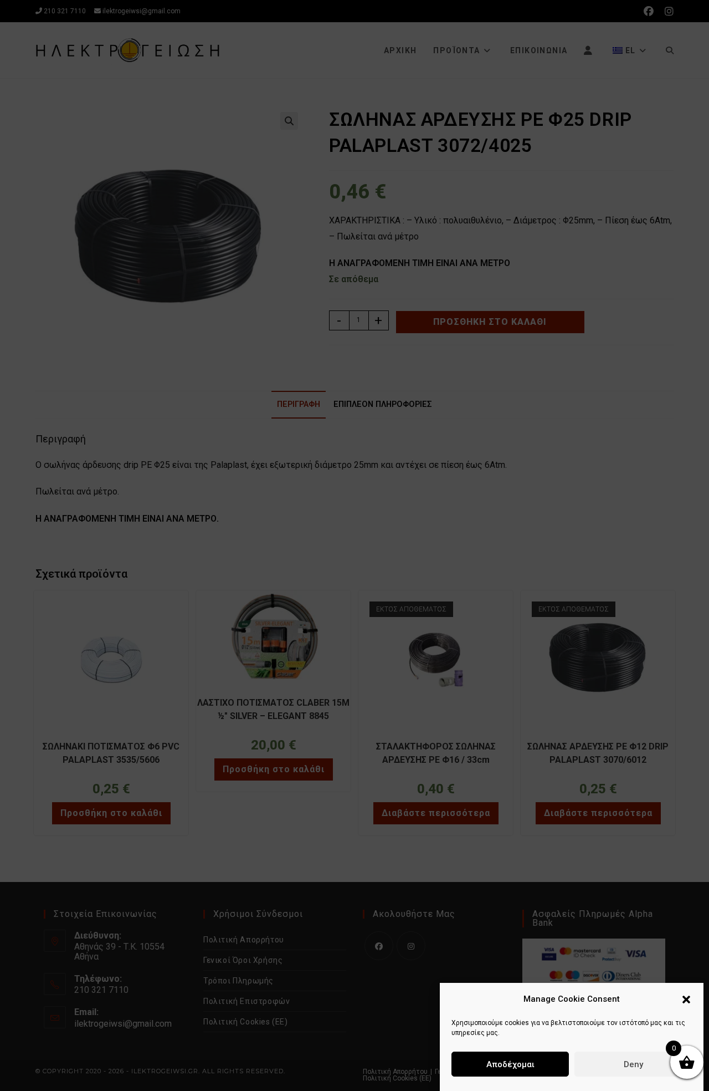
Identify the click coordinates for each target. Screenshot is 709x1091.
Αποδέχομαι (510, 1064)
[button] (686, 999)
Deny (633, 1064)
